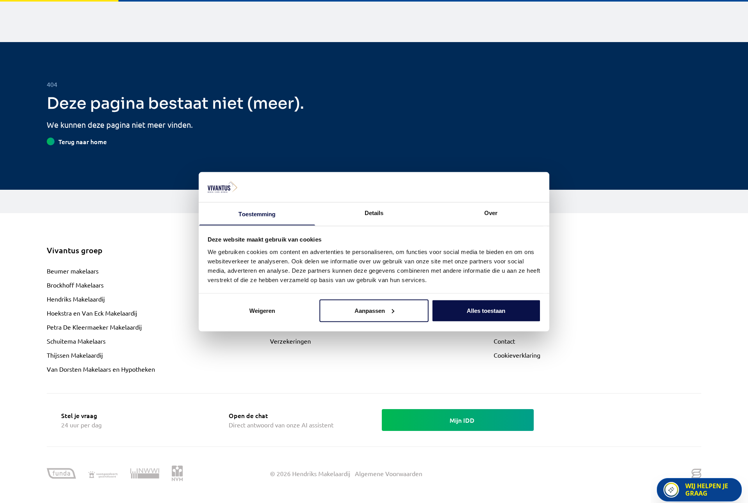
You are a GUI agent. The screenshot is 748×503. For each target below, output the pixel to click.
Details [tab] (374, 212)
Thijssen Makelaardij (75, 355)
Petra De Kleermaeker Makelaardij (94, 327)
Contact (504, 341)
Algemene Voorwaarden (388, 473)
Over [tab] (490, 212)
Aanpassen (370, 310)
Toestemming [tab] (256, 213)
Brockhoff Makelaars (75, 285)
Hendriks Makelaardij (76, 299)
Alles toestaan (486, 310)
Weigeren (262, 310)
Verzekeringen (290, 341)
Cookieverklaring (517, 355)
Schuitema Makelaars (76, 341)
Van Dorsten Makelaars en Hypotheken (101, 369)
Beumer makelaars (73, 271)
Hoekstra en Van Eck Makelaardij (92, 313)
